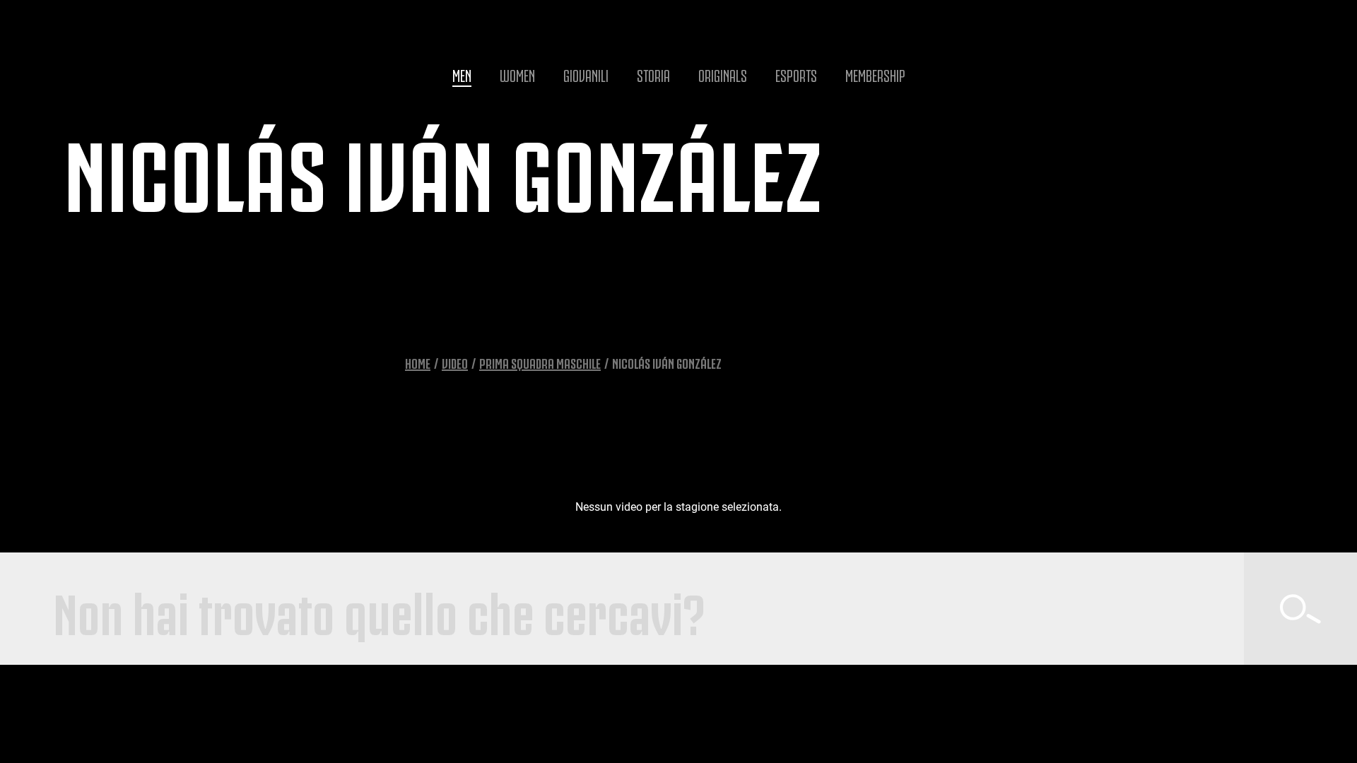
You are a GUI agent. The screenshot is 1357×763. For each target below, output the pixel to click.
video (455, 362)
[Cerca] (1300, 609)
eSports (796, 74)
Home (417, 362)
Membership (875, 74)
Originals (722, 74)
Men (461, 74)
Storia (653, 74)
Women (517, 74)
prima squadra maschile (540, 362)
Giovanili (586, 74)
